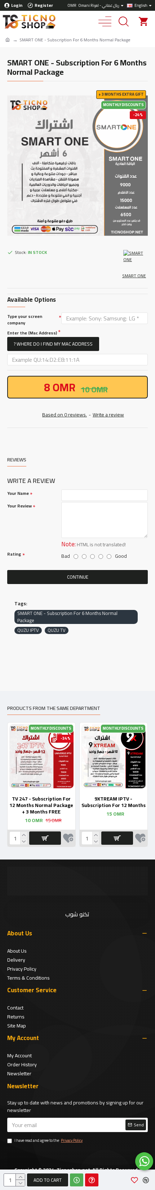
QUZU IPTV (28, 630)
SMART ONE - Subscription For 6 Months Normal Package (67, 617)
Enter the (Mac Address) (32, 333)
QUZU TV (57, 630)
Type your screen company (24, 320)
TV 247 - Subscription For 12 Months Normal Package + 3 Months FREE (41, 805)
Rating (14, 554)
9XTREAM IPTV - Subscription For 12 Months (113, 801)
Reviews (16, 460)
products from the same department (53, 709)
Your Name (18, 493)
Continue (77, 577)
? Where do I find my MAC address (53, 343)
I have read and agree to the (48, 1140)
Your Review (19, 506)
